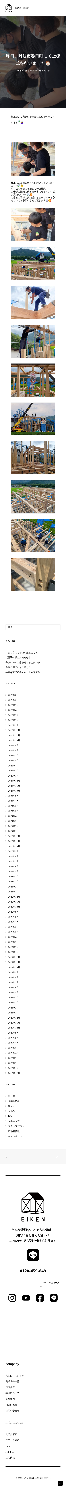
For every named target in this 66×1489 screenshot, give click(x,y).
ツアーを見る (12, 1440)
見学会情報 (11, 1434)
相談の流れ (11, 1405)
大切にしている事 (15, 1375)
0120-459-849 (33, 1270)
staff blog (10, 1452)
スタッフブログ (44, 71)
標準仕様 (10, 1387)
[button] (59, 8)
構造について (12, 1393)
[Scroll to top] (60, 1483)
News (35, 71)
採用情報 (10, 1457)
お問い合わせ (12, 1410)
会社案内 (10, 1399)
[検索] (33, 627)
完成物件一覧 (12, 1381)
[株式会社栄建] (17, 8)
